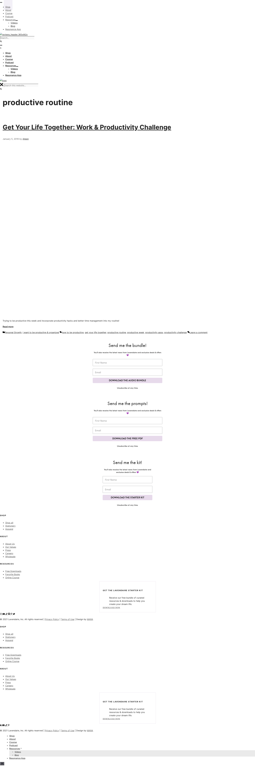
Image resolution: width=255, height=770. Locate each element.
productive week (135, 332)
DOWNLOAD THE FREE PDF (127, 438)
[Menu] (1, 45)
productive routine (116, 332)
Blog (17, 755)
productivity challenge (175, 332)
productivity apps (154, 332)
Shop (12, 736)
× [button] (0, 47)
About (12, 739)
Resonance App (17, 758)
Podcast (13, 745)
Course (13, 742)
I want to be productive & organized (41, 332)
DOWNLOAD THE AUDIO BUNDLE (127, 380)
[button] (1, 89)
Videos (18, 752)
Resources (14, 748)
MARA (90, 619)
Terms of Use (67, 619)
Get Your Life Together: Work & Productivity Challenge (87, 127)
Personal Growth (13, 332)
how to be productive (73, 332)
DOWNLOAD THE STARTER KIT (127, 497)
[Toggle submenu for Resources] (17, 66)
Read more (8, 326)
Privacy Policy (52, 619)
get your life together (95, 332)
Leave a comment (198, 332)
